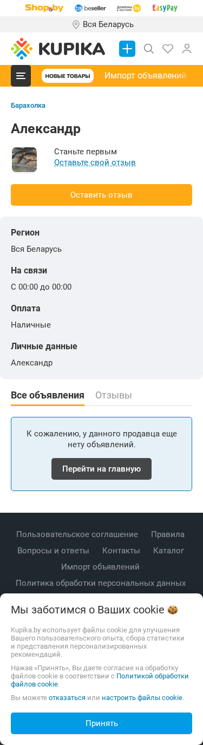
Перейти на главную (101, 469)
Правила (169, 534)
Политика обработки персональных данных (102, 583)
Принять (102, 723)
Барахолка (28, 105)
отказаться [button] (67, 698)
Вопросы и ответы (54, 551)
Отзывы (113, 395)
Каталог (169, 551)
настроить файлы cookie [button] (142, 698)
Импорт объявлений (145, 75)
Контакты (122, 551)
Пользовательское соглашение (78, 534)
